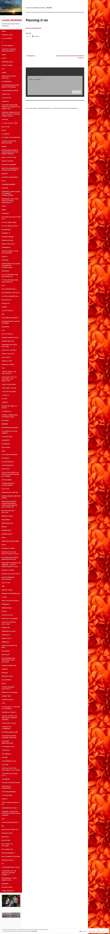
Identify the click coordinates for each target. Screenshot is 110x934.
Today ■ (4, 799)
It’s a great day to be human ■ (9, 432)
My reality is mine (8, 548)
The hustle (6, 750)
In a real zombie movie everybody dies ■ (10, 416)
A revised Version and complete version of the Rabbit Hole (11, 106)
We (3, 826)
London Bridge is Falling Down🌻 (8, 484)
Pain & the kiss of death (10, 600)
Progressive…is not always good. (9, 879)
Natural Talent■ (8, 570)
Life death (5, 458)
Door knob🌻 (6, 229)
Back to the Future (9, 157)
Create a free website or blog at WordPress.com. (38, 108)
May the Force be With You (8, 511)
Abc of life (6, 126)
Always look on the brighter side (9, 142)
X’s (3, 863)
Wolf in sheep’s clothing (11, 856)
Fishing (4, 307)
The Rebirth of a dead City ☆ (10, 774)
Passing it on (30, 55)
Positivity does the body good (9, 623)
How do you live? (8, 353)
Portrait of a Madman (10, 618)
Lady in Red (6, 447)
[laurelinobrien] (11, 15)
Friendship (6, 326)
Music (4, 544)
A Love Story (7, 98)
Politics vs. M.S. (7, 615)
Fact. (3, 285)
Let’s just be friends (9, 454)
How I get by (6, 357)
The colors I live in (9, 723)
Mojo (4, 537)
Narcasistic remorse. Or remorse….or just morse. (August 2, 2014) (11, 564)
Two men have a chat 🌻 (10, 808)
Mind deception (7, 523)
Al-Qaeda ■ (5, 134)
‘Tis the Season (7, 45)
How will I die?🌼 (8, 364)
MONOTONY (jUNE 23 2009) (10, 541)
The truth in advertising (11, 782)
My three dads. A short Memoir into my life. (10, 558)
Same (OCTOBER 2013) (9, 665)
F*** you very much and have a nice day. (10, 275)
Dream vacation (7, 240)
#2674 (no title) (7, 35)
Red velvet (6, 654)
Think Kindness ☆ (8, 891)
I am (3, 368)
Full (3, 330)
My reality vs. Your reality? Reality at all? (10, 553)
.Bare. (4, 54)
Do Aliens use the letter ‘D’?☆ (11, 217)
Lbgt (3, 451)
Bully (4, 180)
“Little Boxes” (7, 38)
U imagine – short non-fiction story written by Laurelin (11, 813)
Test (3, 703)
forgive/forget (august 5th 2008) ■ (11, 322)
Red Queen (5, 651)
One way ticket (7, 590)
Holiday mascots (8, 341)
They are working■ (8, 791)
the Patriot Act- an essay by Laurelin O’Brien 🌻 (9, 872)
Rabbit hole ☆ (7, 638)
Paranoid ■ (5, 604)
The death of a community (6, 727)
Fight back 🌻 (6, 300)
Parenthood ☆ (7, 608)
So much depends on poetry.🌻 (8, 688)
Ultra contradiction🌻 (10, 822)
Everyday (5, 260)
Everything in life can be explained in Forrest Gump (11, 265)
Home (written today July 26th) (9, 345)
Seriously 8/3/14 (7, 676)
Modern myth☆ (7, 534)
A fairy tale (6, 94)
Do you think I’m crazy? (10, 226)
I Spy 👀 (4, 398)
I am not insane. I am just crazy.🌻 (9, 372)
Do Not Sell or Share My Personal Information (65, 108)
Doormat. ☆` (6, 233)
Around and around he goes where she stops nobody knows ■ (10, 152)
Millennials (6, 519)
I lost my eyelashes (9, 391)
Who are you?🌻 (7, 833)
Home (4, 31)
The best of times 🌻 (9, 712)
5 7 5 (3, 69)
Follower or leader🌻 (10, 317)
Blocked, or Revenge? (10, 177)
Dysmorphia (6, 247)
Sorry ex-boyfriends (9, 692)
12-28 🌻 (4, 58)
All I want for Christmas (11, 137)
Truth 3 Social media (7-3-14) (11, 803)
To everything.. (7, 795)
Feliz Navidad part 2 (9, 289)
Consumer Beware (8, 184)
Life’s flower (7, 480)
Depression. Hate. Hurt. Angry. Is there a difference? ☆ (10, 200)
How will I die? (7, 361)
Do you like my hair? (9, 222)
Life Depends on (7, 461)
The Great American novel (7, 742)
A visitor (5, 119)
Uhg (3, 818)
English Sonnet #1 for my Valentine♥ (10, 252)
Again (4, 130)
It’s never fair (7, 436)
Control (5, 188)
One (3, 586)
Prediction (6, 627)
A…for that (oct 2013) (10, 123)
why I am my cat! (7, 849)
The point (5, 764)
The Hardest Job (8, 746)
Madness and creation (10, 492)
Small (4, 683)
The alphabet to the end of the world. (11, 707)
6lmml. (4, 72)
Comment (76, 92)
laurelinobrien (12, 20)
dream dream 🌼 (7, 236)
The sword (6, 779)
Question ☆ (6, 635)
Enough (4, 256)
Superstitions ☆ (8, 699)
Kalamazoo (6, 444)
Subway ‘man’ (6, 696)
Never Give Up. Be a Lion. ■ (11, 573)
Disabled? (5, 213)
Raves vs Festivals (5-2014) (9, 646)
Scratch (5, 669)
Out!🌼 (4, 597)
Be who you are (7, 161)
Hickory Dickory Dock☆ (10, 337)
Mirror (4, 526)
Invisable (5, 883)
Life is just (6, 469)
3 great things (7, 65)
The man (4, 757)
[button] (11, 901)
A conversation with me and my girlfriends (10, 86)
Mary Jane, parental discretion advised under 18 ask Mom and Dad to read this (9, 504)
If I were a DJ (6, 411)
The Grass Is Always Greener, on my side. (9, 736)
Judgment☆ (6, 440)
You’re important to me (10, 867)
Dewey (4, 206)
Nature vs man (7, 887)
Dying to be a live (8, 244)
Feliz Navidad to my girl (11, 292)
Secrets (5, 672)
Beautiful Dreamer (9, 164)
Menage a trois (7, 516)
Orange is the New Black (11, 593)
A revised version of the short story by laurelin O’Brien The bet (11, 114)
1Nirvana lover (7, 61)
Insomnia (5, 424)
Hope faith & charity (9, 350)
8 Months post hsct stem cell (9, 77)
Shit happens (6, 680)
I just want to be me (9, 388)
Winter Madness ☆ (8, 853)
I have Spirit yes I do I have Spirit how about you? (9, 379)
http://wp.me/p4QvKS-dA (33, 28)
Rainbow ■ (5, 642)
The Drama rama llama (10, 732)
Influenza (5, 420)
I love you (5, 395)
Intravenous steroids (10, 427)
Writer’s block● (8, 860)
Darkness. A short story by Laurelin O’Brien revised (11, 193)
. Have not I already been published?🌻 (9, 50)
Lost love (5, 488)
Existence (5, 271)
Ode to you (6, 582)
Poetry (4, 611)
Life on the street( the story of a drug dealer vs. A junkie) (10, 474)
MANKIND (49, 7)
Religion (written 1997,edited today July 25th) (8, 660)
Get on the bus (7, 334)
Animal (4, 146)
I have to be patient (9, 384)
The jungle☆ (6, 754)
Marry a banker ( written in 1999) (11, 497)
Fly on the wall (7, 310)
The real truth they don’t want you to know (11, 769)
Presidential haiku (8, 631)
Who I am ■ (5, 836)
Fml (3, 314)
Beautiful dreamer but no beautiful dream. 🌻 (10, 169)
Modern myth (6, 530)
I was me (4, 402)
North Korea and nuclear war (8, 578)
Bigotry (5, 173)
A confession (6, 81)
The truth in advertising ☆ (7, 787)
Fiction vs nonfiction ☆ (10, 296)
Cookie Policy (34, 931)
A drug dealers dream (10, 90)
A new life (5, 101)
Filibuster (5, 303)
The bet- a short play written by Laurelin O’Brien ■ (9, 717)
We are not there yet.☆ (10, 829)
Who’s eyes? (6, 840)
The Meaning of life (9, 761)
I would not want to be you (9, 407)
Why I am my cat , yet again (7, 845)
